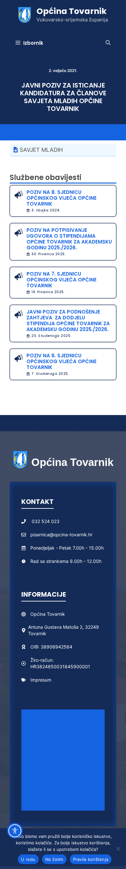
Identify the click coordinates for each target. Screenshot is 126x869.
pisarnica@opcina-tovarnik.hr (61, 534)
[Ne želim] (118, 848)
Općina (38, 614)
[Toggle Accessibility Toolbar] (15, 831)
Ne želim (54, 859)
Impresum (40, 680)
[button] (108, 43)
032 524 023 (45, 521)
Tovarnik (56, 614)
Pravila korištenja (91, 859)
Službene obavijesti (45, 178)
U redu (28, 859)
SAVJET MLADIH (41, 150)
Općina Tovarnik (72, 11)
